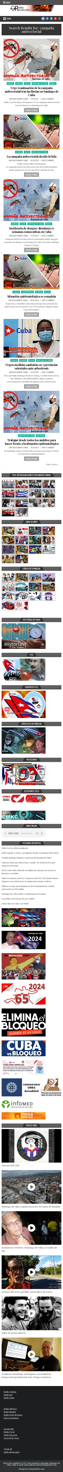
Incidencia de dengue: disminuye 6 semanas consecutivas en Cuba (31, 230)
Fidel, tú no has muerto (14, 1333)
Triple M (8, 1449)
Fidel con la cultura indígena (15, 848)
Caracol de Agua (11, 1438)
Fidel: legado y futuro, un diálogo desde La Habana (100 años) (30, 853)
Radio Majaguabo (12, 1452)
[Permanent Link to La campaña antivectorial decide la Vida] (32, 132)
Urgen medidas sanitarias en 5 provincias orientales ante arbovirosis (31, 366)
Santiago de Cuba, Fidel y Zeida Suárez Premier (24, 894)
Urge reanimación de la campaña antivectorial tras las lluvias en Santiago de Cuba (31, 91)
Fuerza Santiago (11, 1418)
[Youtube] (55, 18)
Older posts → (52, 464)
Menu (8, 2)
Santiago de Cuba (39, 83)
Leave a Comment (47, 99)
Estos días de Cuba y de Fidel (15, 904)
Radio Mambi (10, 1412)
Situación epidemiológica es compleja (31, 296)
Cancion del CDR (10, 1165)
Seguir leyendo (31, 110)
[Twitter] (43, 18)
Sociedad (40, 435)
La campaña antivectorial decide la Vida (31, 156)
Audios (10, 83)
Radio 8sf (8, 1395)
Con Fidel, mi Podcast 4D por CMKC (18, 899)
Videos (53, 83)
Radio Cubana (10, 1392)
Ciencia (19, 83)
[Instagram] (51, 18)
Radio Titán (9, 1398)
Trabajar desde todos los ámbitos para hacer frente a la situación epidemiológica (31, 441)
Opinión (39, 292)
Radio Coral (9, 1432)
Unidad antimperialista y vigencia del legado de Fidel (26, 858)
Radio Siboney (10, 1409)
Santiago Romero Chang (18, 99)
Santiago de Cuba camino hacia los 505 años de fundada (31, 1207)
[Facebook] (47, 18)
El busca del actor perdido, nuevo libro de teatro (27, 1292)
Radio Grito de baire (13, 1415)
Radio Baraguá (10, 1435)
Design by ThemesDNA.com (31, 1469)
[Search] (59, 18)
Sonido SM (9, 1429)
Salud (27, 83)
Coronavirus (27, 292)
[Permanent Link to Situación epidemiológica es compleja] (32, 271)
